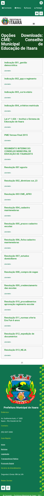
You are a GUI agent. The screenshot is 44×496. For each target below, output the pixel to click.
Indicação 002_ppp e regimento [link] (20, 78)
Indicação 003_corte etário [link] (18, 92)
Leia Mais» (7, 216)
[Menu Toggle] (34, 24)
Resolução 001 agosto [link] (15, 167)
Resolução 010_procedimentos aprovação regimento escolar (20, 303)
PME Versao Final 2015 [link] (16, 135)
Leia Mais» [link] (7, 71)
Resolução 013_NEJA (15, 350)
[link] (41, 3)
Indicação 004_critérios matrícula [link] (21, 105)
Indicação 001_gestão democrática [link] (15, 64)
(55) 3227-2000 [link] (7, 432)
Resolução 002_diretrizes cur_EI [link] (20, 180)
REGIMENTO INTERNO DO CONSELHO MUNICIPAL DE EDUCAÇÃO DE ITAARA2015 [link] (18, 151)
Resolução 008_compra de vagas (21, 272)
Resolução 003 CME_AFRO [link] (18, 194)
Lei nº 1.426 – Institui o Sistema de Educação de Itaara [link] (22, 120)
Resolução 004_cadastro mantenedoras (17, 209)
